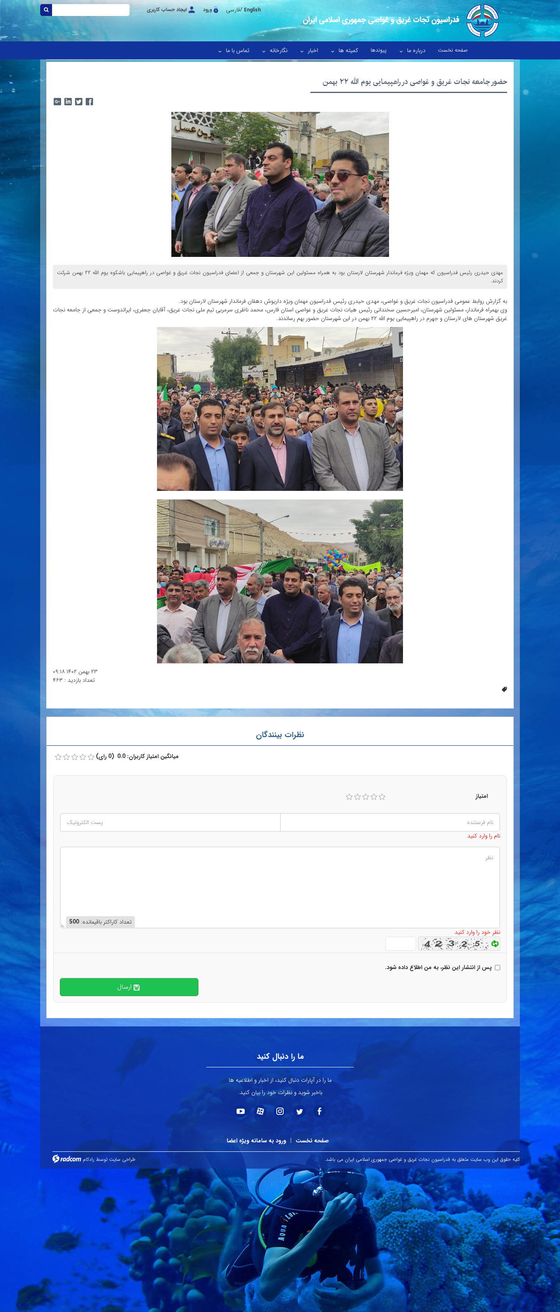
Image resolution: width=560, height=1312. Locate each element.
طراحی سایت (122, 1159)
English (252, 10)
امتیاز (482, 796)
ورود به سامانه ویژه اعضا (256, 1140)
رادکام (88, 1159)
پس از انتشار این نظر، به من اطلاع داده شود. (438, 967)
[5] (382, 797)
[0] (58, 757)
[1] (349, 797)
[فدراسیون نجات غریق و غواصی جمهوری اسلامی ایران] (400, 20)
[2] (357, 797)
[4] (374, 797)
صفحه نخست (312, 1140)
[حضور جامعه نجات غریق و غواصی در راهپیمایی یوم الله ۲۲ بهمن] (280, 183)
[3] (365, 797)
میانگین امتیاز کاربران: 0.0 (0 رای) (137, 756)
